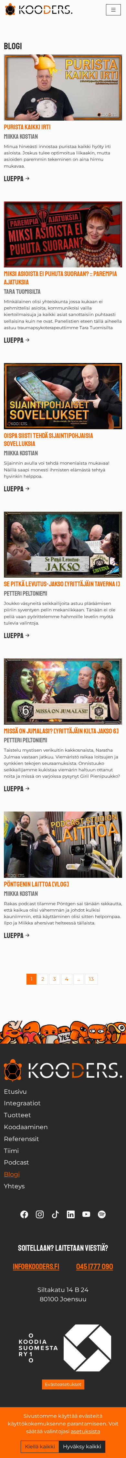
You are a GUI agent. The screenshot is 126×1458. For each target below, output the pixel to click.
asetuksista (85, 1431)
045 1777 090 (94, 1266)
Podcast (16, 1162)
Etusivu (15, 1091)
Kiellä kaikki (40, 1447)
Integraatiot (22, 1103)
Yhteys (14, 1186)
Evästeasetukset (63, 1384)
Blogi (12, 1174)
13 (91, 979)
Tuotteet (17, 1115)
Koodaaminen (26, 1127)
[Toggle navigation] (113, 9)
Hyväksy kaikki (82, 1447)
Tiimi (11, 1151)
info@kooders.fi (36, 1266)
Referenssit (21, 1139)
